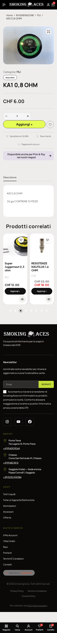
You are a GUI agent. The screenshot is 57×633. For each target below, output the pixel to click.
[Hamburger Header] (4, 4)
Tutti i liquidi (9, 494)
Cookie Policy (28, 596)
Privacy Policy (17, 591)
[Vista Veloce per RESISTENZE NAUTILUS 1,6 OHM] (48, 299)
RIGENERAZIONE (25, 15)
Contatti (7, 564)
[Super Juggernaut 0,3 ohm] (15, 246)
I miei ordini (9, 541)
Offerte (7, 517)
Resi (5, 546)
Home (9, 15)
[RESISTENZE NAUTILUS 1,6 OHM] (42, 246)
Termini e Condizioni (13, 558)
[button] (15, 291)
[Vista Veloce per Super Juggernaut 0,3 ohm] (22, 299)
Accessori (8, 511)
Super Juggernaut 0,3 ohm (14, 267)
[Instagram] (7, 422)
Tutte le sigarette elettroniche (19, 500)
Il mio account (10, 535)
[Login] (48, 5)
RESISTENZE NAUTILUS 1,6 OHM (40, 267)
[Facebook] (30, 422)
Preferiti (7, 552)
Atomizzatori (9, 505)
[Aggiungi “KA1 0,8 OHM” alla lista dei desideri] (50, 124)
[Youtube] (19, 422)
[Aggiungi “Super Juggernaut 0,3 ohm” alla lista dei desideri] (21, 240)
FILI (39, 15)
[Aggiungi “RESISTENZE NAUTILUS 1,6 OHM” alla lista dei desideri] (47, 240)
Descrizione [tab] (9, 177)
